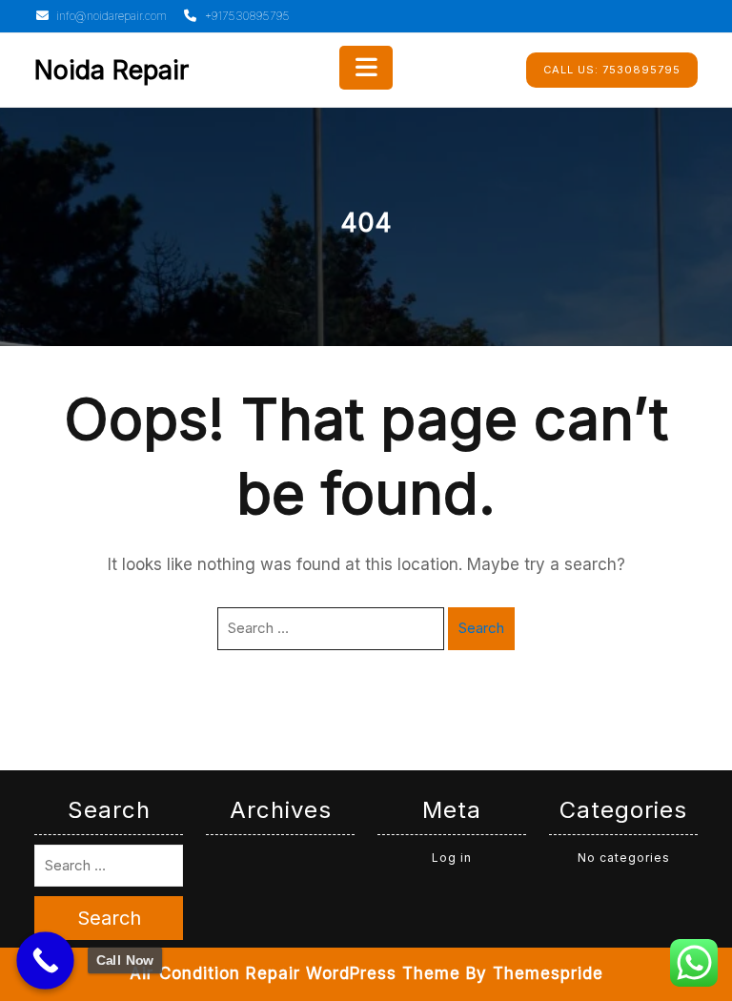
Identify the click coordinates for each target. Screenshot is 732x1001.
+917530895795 (245, 16)
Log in (452, 857)
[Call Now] (45, 960)
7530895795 (612, 69)
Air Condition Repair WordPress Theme (295, 973)
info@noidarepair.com (110, 16)
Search (481, 628)
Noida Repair (111, 70)
